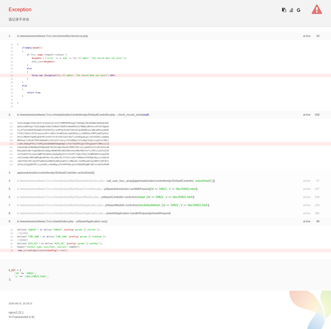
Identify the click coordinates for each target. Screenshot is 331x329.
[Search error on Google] (298, 10)
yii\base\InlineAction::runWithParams (126, 188)
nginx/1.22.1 (16, 312)
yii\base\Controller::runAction (119, 197)
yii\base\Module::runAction (121, 205)
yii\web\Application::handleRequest (127, 213)
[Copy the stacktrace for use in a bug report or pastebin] (284, 10)
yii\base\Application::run (91, 221)
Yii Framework (17, 317)
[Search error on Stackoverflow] (291, 10)
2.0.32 (30, 317)
